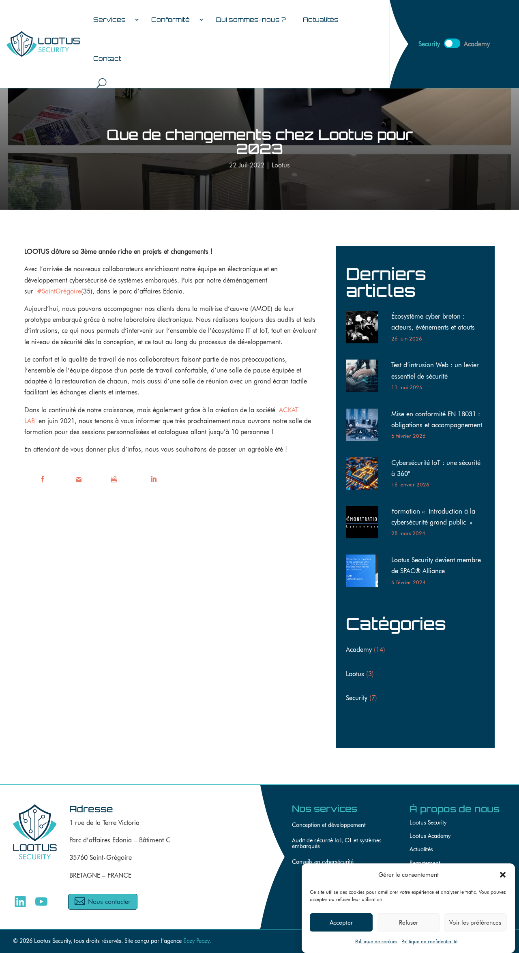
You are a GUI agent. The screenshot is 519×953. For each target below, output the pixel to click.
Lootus (281, 165)
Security (356, 698)
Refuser (408, 922)
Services (109, 19)
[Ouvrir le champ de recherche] (102, 83)
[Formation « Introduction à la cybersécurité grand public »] (365, 524)
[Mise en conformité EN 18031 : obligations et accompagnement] (365, 426)
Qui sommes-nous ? (250, 19)
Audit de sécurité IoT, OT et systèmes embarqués (337, 843)
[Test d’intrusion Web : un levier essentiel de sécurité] (365, 377)
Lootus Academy (430, 835)
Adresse (91, 808)
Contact (107, 58)
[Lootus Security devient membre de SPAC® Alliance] (365, 572)
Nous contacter (109, 902)
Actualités (321, 19)
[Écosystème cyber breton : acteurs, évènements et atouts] (365, 329)
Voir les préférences (475, 922)
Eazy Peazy (196, 940)
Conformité (170, 19)
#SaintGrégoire (59, 291)
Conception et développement (329, 825)
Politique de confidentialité (429, 941)
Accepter (341, 922)
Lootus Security (428, 822)
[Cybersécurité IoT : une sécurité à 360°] (365, 475)
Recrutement (425, 862)
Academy (359, 649)
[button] (503, 875)
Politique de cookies (376, 941)
